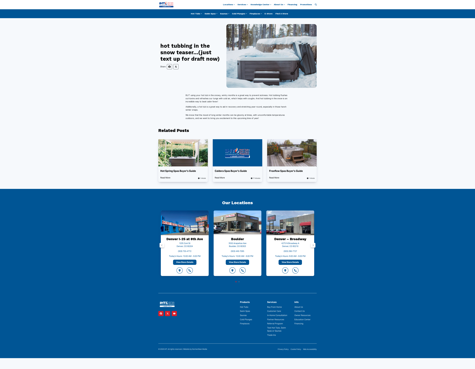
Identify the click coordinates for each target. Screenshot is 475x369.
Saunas (243, 315)
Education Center (302, 319)
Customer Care (274, 311)
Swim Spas (245, 311)
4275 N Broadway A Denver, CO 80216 (290, 245)
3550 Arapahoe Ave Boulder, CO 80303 (237, 245)
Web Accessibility (310, 349)
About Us (298, 307)
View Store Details (184, 262)
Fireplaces (244, 323)
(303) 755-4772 (184, 251)
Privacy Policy (283, 349)
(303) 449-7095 (237, 251)
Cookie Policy (296, 349)
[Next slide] (313, 245)
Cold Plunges (246, 319)
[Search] (315, 4)
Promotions (306, 4)
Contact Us (299, 311)
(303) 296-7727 (290, 251)
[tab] (236, 282)
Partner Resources (275, 319)
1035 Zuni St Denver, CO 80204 (185, 245)
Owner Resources (302, 315)
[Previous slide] (162, 245)
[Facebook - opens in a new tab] (160, 313)
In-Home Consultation (277, 315)
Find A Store (281, 13)
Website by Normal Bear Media (195, 349)
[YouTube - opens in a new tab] (174, 313)
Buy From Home (274, 307)
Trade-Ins (271, 335)
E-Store (269, 13)
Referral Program (275, 323)
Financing (292, 4)
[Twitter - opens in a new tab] (167, 313)
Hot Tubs (244, 307)
